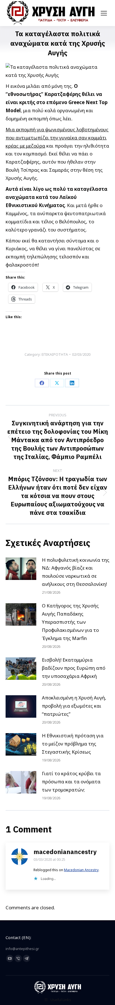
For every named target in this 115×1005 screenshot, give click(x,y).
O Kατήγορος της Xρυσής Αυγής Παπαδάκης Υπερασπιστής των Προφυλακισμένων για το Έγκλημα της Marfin (70, 621)
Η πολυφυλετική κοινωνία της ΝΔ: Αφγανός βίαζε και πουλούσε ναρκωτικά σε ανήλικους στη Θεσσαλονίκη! (75, 572)
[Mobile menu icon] (103, 13)
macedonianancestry (65, 852)
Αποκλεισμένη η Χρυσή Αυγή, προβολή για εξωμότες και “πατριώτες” (74, 705)
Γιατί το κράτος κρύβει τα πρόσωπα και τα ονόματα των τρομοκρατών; (71, 781)
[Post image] (21, 568)
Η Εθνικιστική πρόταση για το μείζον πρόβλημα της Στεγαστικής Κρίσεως (73, 743)
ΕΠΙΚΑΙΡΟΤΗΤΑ (55, 354)
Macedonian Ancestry (81, 870)
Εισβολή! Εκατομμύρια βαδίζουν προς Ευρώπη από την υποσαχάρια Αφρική (73, 668)
